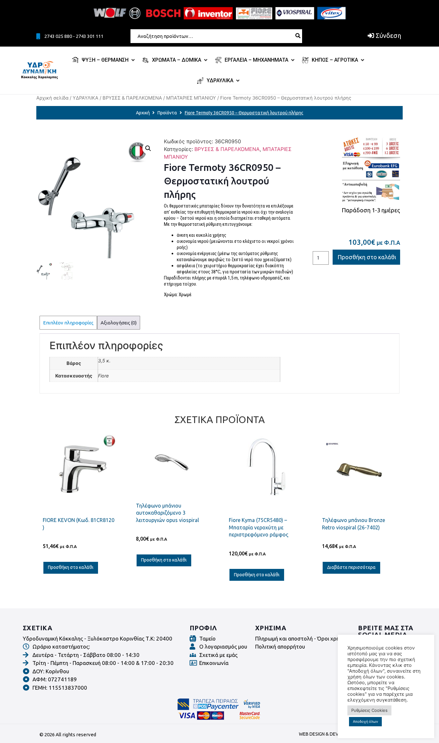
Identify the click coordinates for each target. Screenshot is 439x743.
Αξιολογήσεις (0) (119, 322)
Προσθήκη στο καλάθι (366, 257)
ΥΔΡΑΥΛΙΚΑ (85, 98)
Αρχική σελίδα (52, 98)
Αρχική (143, 112)
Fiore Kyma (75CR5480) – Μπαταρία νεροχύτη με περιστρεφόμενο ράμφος (258, 527)
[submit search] (298, 35)
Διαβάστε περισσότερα (351, 567)
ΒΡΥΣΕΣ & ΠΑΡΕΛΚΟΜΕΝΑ (132, 98)
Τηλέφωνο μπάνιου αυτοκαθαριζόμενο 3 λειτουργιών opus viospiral (167, 513)
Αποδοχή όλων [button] (365, 721)
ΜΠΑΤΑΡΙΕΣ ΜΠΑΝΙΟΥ (191, 98)
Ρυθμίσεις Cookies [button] (369, 710)
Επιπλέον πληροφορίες (68, 322)
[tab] (68, 323)
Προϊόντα (167, 112)
